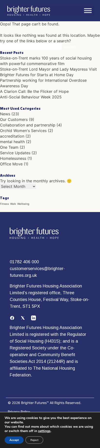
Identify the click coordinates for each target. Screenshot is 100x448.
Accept (14, 440)
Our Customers (14, 119)
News (5, 113)
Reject (34, 440)
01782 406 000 (24, 261)
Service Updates (15, 152)
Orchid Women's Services (23, 130)
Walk (13, 204)
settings (44, 431)
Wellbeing (23, 204)
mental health (12, 141)
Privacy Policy (19, 412)
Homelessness (13, 158)
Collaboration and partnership (27, 125)
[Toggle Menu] (88, 11)
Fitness (4, 204)
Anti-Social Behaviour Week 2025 (31, 97)
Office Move (11, 164)
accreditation (12, 136)
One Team (9, 147)
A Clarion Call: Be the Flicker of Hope (34, 91)
